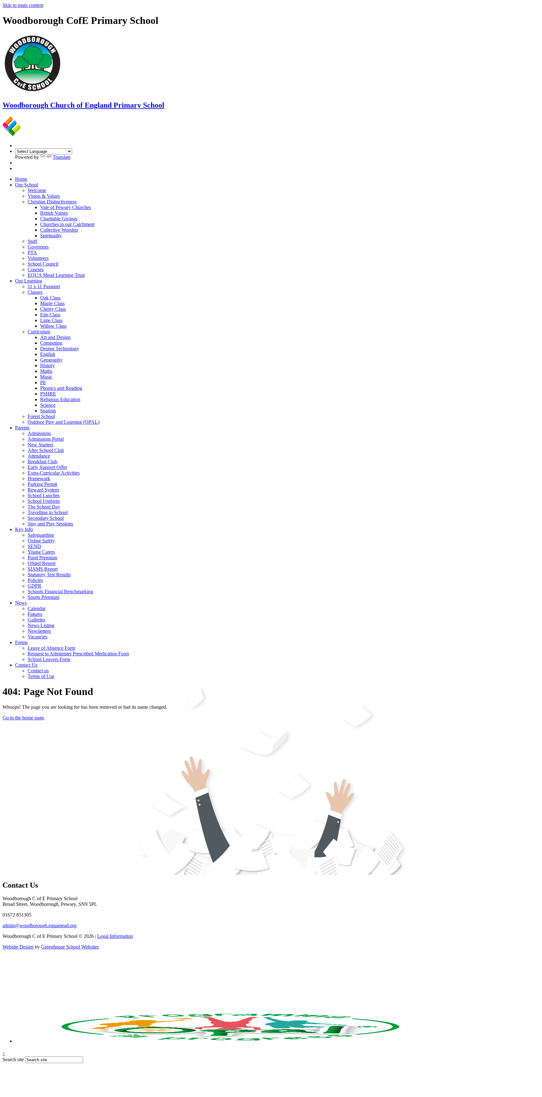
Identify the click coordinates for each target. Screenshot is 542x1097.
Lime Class (51, 320)
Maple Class (52, 303)
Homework (39, 478)
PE (43, 382)
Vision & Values (44, 196)
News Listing (41, 625)
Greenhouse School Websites (70, 946)
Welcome (37, 190)
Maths (46, 371)
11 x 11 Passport (44, 286)
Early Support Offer (47, 467)
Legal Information (115, 936)
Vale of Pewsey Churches (65, 207)
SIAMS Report (43, 569)
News (21, 602)
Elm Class (50, 314)
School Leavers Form (49, 659)
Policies (35, 580)
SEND (34, 546)
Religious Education (60, 399)
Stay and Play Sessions (50, 523)
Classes (35, 292)
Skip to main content (23, 5)
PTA (32, 252)
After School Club (46, 450)
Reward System (43, 489)
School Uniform (44, 501)
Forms (21, 642)
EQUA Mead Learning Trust (56, 275)
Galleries (36, 619)
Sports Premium (43, 597)
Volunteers (38, 258)
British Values (54, 213)
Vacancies (37, 636)
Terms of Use (41, 676)
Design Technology (59, 348)
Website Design (18, 946)
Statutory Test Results (49, 574)
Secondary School (46, 518)
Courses (36, 269)
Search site (13, 1059)
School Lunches (44, 495)
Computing (51, 343)
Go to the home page (23, 717)
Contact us (38, 670)
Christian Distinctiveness (52, 201)
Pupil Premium (42, 557)
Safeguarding (41, 535)
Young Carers (41, 552)
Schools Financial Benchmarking (60, 591)
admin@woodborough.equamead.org (40, 925)
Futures (35, 614)
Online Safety (41, 540)
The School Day (44, 506)
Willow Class (53, 326)
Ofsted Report (42, 563)
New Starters (40, 444)
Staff (32, 241)
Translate (62, 157)
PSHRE (48, 393)
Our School (26, 184)
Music (46, 376)
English (47, 354)
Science (48, 405)
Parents (22, 427)
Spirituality (51, 235)
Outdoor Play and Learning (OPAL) (63, 422)
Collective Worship (59, 230)
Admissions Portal (46, 439)
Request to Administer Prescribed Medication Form (78, 653)
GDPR (34, 586)
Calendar (36, 608)
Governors (38, 247)
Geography (51, 360)
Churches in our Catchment (67, 224)
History (47, 365)
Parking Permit (42, 484)
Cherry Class (53, 309)
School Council (43, 263)
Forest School (41, 416)
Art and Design (55, 337)
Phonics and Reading (61, 388)
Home (21, 179)
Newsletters (39, 631)
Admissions (39, 433)
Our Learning (28, 280)
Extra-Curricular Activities (54, 473)
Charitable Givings (58, 218)
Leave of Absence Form (51, 648)
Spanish (48, 410)
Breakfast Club (42, 461)
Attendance (39, 456)
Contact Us (26, 665)
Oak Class (50, 297)
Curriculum (39, 331)
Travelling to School (48, 512)
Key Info (24, 529)
